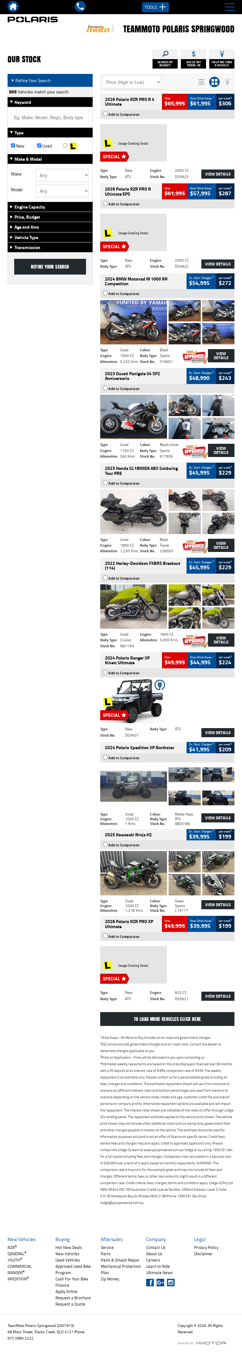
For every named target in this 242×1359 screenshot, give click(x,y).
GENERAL (17, 1253)
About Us (154, 1253)
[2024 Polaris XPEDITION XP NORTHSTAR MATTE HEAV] (167, 786)
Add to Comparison (124, 114)
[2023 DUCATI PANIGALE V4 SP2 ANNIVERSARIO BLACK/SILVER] (167, 417)
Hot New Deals (68, 1247)
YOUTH (15, 1260)
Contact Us (155, 1247)
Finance (62, 1285)
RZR (12, 1247)
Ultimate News (159, 1272)
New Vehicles (67, 1253)
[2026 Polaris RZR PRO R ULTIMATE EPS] (167, 232)
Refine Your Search (31, 80)
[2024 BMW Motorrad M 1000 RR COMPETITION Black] (167, 322)
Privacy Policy (206, 1247)
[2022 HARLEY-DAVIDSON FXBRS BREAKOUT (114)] (167, 606)
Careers (153, 1260)
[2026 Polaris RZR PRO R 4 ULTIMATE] (167, 142)
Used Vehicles (67, 1260)
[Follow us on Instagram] (172, 1282)
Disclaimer (203, 1253)
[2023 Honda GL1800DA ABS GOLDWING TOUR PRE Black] (167, 511)
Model (16, 189)
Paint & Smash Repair (120, 1260)
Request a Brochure (73, 1298)
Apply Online (66, 1291)
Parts (106, 1253)
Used (46, 146)
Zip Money (110, 1279)
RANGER (16, 1272)
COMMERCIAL (20, 1266)
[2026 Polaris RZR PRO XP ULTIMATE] (167, 965)
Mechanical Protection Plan (121, 1269)
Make (16, 174)
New (20, 146)
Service (107, 1247)
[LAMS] (76, 146)
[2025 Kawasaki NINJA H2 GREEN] (167, 873)
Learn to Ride (158, 1266)
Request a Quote (70, 1304)
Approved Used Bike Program (73, 1269)
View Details (218, 174)
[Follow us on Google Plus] (162, 1282)
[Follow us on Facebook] (151, 1282)
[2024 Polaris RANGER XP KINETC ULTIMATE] (167, 701)
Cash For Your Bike (71, 1279)
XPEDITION (18, 1279)
